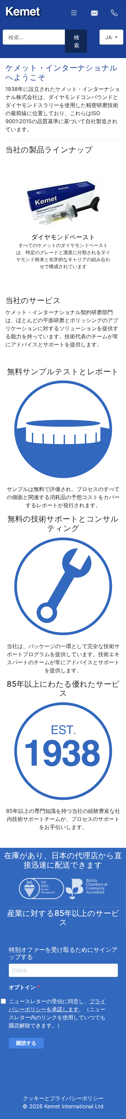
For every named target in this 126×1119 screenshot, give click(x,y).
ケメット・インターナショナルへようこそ (61, 72)
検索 (76, 41)
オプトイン (23, 987)
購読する (26, 1043)
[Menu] (74, 12)
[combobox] (34, 37)
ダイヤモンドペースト (63, 237)
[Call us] (114, 12)
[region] (63, 223)
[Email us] (94, 12)
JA (109, 37)
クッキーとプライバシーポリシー (63, 1098)
